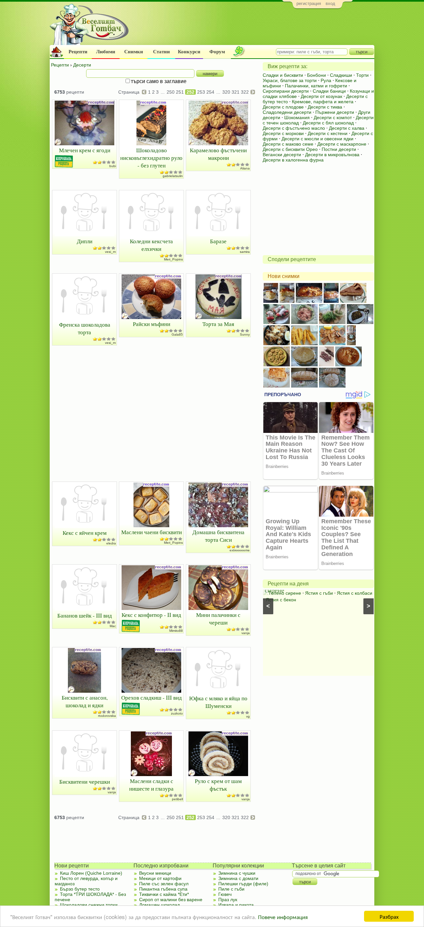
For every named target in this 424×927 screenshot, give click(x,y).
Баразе (218, 241)
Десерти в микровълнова (332, 154)
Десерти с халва (346, 128)
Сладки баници (329, 91)
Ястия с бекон (281, 599)
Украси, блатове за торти (290, 80)
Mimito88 (176, 630)
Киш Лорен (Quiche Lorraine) (91, 873)
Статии (161, 51)
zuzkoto (177, 713)
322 (245, 92)
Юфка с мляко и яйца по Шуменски (218, 702)
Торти (362, 75)
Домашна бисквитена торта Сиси (218, 535)
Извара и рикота (236, 904)
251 (180, 92)
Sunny (245, 334)
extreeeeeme (240, 550)
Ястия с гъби (319, 593)
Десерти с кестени (327, 133)
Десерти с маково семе (288, 144)
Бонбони (316, 75)
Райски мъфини (151, 324)
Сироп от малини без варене (170, 899)
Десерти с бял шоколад (328, 122)
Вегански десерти (282, 154)
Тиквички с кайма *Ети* (164, 894)
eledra (111, 543)
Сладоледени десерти (287, 112)
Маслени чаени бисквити (151, 532)
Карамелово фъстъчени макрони (218, 154)
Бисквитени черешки (84, 781)
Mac (113, 626)
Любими (105, 51)
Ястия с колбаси (354, 593)
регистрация (308, 3)
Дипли (84, 241)
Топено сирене (284, 593)
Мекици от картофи (160, 878)
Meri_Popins (173, 259)
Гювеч (225, 894)
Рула (326, 80)
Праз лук (227, 899)
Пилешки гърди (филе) (243, 883)
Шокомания (297, 117)
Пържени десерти (334, 112)
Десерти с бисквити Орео (290, 149)
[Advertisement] (253, 28)
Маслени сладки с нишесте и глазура (151, 784)
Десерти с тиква (325, 107)
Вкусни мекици (155, 873)
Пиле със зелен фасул (163, 883)
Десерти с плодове (283, 107)
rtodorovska (107, 716)
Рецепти (78, 51)
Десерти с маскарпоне (341, 144)
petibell (177, 799)
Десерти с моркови (283, 133)
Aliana (245, 168)
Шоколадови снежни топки (89, 904)
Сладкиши (341, 75)
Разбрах (389, 916)
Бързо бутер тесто (80, 889)
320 (226, 92)
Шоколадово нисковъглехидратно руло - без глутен (151, 157)
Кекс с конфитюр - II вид (151, 615)
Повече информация (283, 916)
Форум (217, 51)
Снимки (133, 51)
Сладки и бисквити (283, 75)
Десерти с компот (333, 117)
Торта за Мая (218, 324)
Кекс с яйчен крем (85, 532)
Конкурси (189, 51)
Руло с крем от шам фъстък (218, 784)
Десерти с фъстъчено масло (294, 128)
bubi (112, 166)
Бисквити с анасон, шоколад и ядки (85, 701)
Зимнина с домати (238, 878)
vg (248, 716)
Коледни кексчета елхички (151, 245)
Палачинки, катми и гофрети (316, 85)
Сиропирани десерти (286, 91)
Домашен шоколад (159, 904)
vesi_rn (110, 252)
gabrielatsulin (173, 176)
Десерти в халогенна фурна (293, 159)
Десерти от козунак (321, 96)
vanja (245, 633)
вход (330, 3)
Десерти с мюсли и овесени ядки (317, 138)
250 (171, 92)
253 (201, 92)
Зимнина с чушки (236, 873)
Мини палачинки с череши (218, 618)
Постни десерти (339, 149)
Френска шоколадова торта (84, 328)
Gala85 (177, 334)
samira (245, 252)
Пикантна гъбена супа (163, 889)
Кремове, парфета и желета (322, 101)
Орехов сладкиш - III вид (151, 697)
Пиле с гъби (231, 889)
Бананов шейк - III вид (84, 615)
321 (235, 92)
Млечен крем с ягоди (84, 150)
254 (210, 92)
